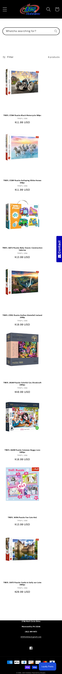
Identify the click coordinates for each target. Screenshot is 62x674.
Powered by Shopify (39, 673)
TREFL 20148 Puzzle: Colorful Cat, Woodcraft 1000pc (22, 384)
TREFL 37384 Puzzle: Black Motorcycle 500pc (22, 115)
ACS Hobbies (26, 673)
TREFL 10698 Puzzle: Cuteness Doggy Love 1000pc (22, 451)
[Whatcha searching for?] (55, 31)
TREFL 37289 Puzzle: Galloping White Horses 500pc (22, 181)
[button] (4, 9)
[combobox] (31, 31)
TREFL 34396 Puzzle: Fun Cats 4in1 (22, 517)
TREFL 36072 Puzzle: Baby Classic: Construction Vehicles (22, 249)
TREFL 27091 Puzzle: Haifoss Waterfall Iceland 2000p (22, 316)
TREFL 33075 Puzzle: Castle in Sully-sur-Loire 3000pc (22, 584)
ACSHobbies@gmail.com (31, 637)
